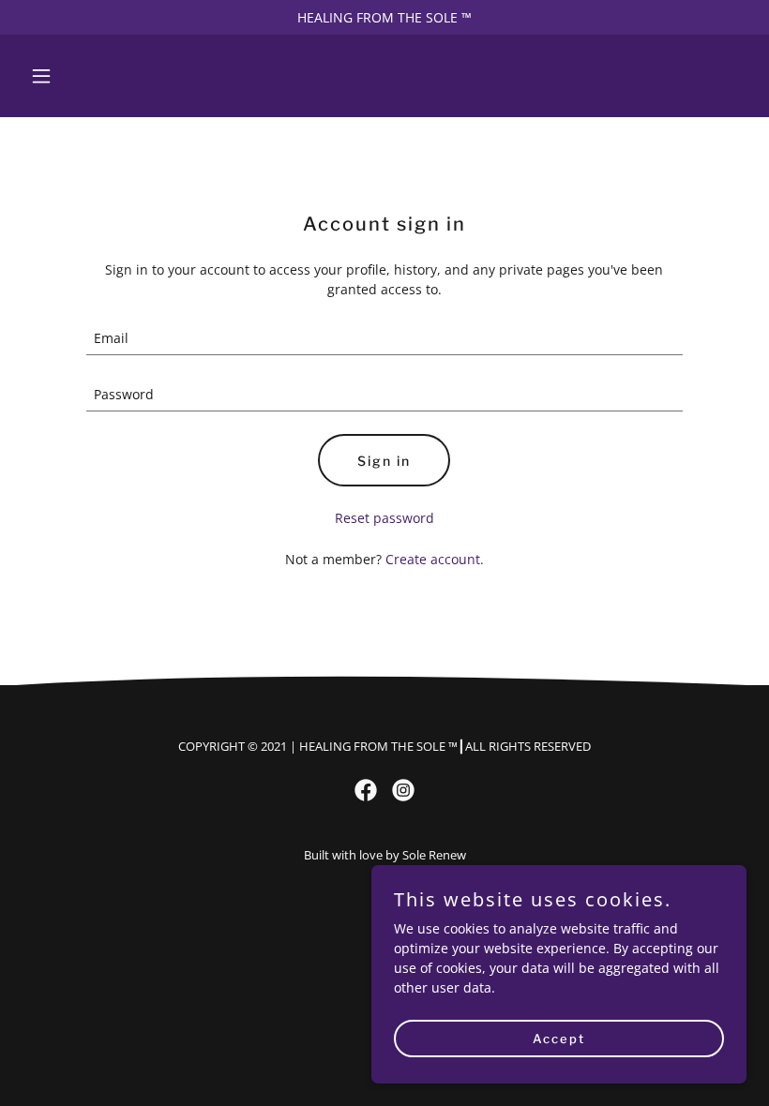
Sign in (384, 461)
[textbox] (384, 338)
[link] (365, 790)
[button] (77, 76)
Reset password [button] (384, 518)
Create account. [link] (434, 559)
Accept (559, 1038)
